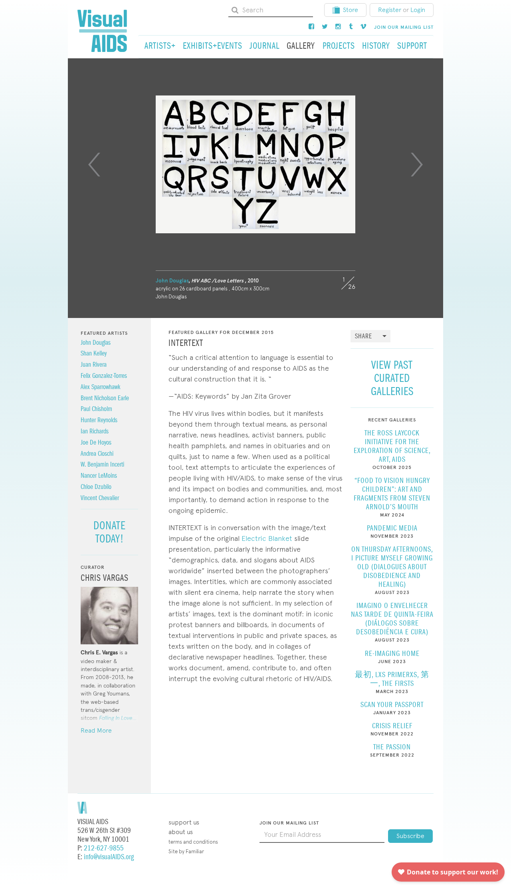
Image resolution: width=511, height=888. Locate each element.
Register (389, 10)
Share (363, 336)
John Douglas (172, 281)
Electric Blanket (267, 538)
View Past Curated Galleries (392, 378)
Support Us (183, 822)
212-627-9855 (104, 848)
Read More (96, 730)
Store (350, 10)
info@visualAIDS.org (109, 857)
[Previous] (94, 165)
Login (417, 10)
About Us (180, 832)
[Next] (417, 165)
